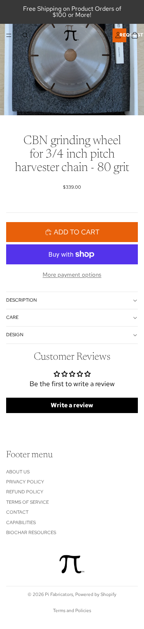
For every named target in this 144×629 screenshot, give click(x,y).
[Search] (25, 35)
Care (12, 317)
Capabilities (21, 522)
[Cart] (134, 35)
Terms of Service (27, 502)
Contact (17, 512)
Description (21, 300)
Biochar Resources (31, 532)
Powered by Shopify (95, 594)
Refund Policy (24, 492)
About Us (18, 471)
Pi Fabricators (59, 594)
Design (14, 335)
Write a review (72, 405)
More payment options (72, 275)
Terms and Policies (72, 610)
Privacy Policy (25, 482)
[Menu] (9, 35)
